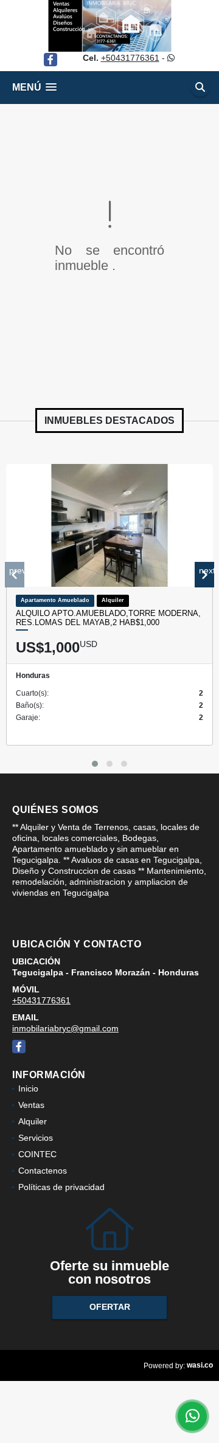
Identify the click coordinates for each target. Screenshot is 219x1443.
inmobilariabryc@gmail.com (65, 1028)
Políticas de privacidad (61, 1187)
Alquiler (32, 1121)
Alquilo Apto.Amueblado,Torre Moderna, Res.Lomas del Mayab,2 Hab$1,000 (108, 618)
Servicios (35, 1138)
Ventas (31, 1105)
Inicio (28, 1088)
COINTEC (37, 1154)
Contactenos (42, 1170)
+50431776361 (130, 58)
